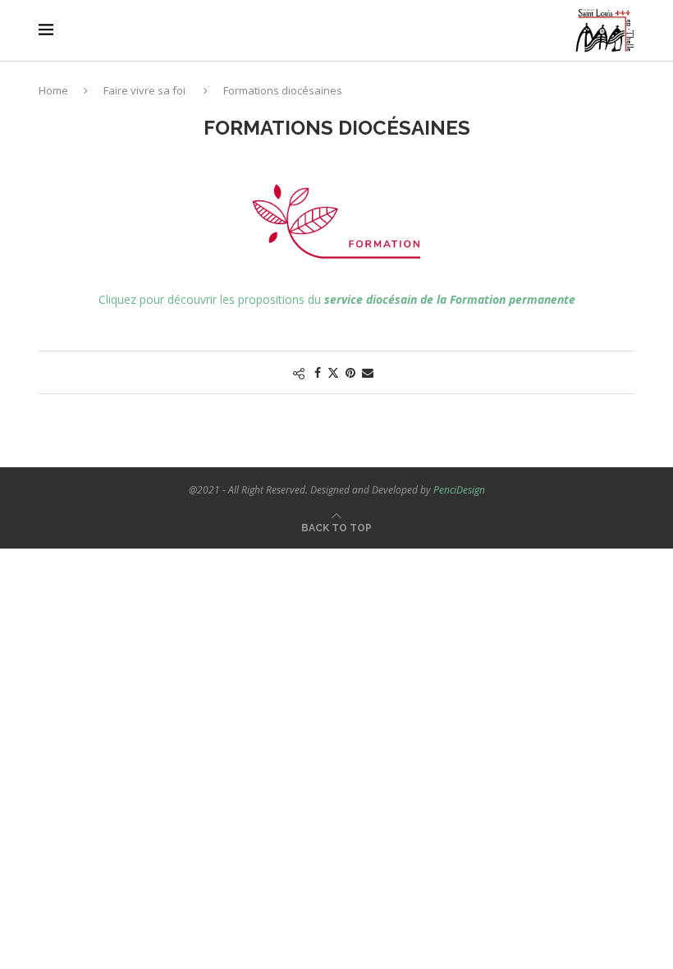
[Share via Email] (367, 372)
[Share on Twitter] (333, 372)
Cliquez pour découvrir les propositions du (336, 299)
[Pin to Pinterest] (350, 372)
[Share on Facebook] (317, 372)
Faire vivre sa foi (144, 90)
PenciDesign (459, 490)
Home (53, 90)
